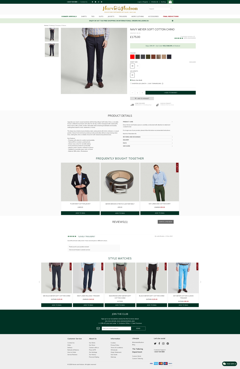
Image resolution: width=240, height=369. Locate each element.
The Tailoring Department (137, 350)
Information (115, 339)
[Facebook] (95, 1)
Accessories (153, 16)
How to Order (72, 352)
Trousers (123, 16)
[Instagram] (98, 1)
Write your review (190, 38)
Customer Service (75, 339)
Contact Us (83, 2)
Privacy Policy (115, 345)
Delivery (70, 347)
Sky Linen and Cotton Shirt (160, 204)
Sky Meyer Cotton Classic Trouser (183, 297)
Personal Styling (94, 357)
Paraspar (170, 365)
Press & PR (92, 350)
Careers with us (94, 347)
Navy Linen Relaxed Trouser (88, 296)
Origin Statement (116, 352)
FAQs (69, 345)
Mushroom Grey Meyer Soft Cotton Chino (120, 297)
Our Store (92, 345)
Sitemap (113, 357)
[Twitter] (92, 1)
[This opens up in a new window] (162, 83)
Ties (92, 16)
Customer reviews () (188, 36)
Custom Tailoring (137, 358)
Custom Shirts (136, 356)
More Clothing (137, 16)
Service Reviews (72, 354)
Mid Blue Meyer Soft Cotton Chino (56, 296)
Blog (133, 344)
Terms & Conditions (117, 347)
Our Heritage (93, 352)
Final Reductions (171, 16)
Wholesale (114, 350)
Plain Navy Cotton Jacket (80, 204)
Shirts (84, 16)
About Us (92, 339)
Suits (101, 16)
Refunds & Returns (73, 350)
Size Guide (192, 62)
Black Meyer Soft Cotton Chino (151, 296)
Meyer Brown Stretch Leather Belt (120, 204)
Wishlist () (154, 2)
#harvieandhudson (138, 342)
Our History (92, 354)
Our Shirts (92, 343)
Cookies (113, 343)
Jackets (111, 16)
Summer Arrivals (69, 16)
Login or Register (143, 2)
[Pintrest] (101, 1)
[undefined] (94, 61)
